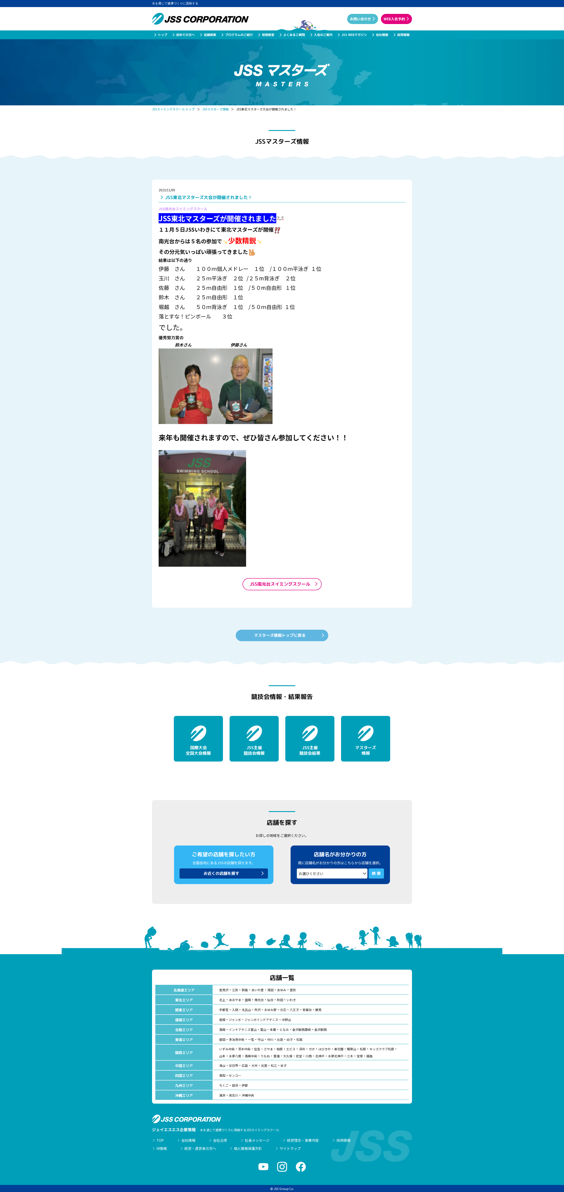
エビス (290, 1049)
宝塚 (360, 1056)
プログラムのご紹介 (239, 35)
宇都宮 (223, 1010)
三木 (350, 1056)
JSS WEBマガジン (354, 35)
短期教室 (268, 35)
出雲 (264, 1065)
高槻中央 (251, 1056)
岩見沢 (223, 990)
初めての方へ (185, 35)
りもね (265, 1056)
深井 (302, 1049)
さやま (268, 1049)
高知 (222, 1075)
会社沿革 (220, 1140)
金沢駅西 (320, 1029)
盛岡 (248, 1000)
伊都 (245, 1085)
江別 (235, 990)
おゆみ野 (270, 1010)
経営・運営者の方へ (200, 1148)
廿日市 (233, 1065)
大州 (254, 1065)
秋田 (280, 1000)
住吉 (257, 1049)
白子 (290, 1039)
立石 (283, 1010)
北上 (222, 1000)
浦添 (222, 1095)
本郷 (273, 1029)
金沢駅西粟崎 (301, 1029)
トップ (162, 35)
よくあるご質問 (294, 35)
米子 (283, 1065)
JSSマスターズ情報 (215, 109)
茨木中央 (244, 1049)
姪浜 (235, 1085)
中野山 (286, 1019)
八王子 (294, 1010)
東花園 (338, 1049)
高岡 (222, 1029)
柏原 (279, 1049)
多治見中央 (236, 1039)
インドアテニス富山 (243, 1029)
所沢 (257, 1010)
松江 (274, 1065)
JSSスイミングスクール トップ (173, 109)
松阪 (299, 1039)
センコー (235, 1075)
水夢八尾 (235, 1056)
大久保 (287, 1056)
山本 (222, 1056)
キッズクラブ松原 (381, 1049)
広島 (245, 1065)
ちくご (223, 1085)
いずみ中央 (227, 1049)
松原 (363, 1049)
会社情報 (382, 35)
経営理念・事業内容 (303, 1140)
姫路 (369, 1056)
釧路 (245, 990)
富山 (263, 1029)
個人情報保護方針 (248, 1148)
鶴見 (318, 1010)
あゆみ (281, 990)
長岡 (222, 1019)
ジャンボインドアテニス (261, 1019)
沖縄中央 (248, 1095)
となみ (284, 1029)
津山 (222, 1065)
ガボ (312, 1049)
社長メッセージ (257, 1140)
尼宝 (299, 1056)
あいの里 (257, 990)
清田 (270, 990)
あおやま (235, 1000)
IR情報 (161, 1148)
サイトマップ (290, 1148)
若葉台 (307, 1010)
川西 (309, 1056)
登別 (293, 990)
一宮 (251, 1039)
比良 (280, 1039)
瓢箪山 (351, 1049)
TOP (160, 1140)
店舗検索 (210, 35)
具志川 (233, 1095)
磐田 (222, 1039)
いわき (291, 1000)
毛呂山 (246, 1010)
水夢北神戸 (335, 1056)
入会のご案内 (323, 35)
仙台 (270, 1000)
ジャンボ (235, 1019)
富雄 (276, 1056)
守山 (261, 1039)
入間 (235, 1010)
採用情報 (403, 35)
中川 (270, 1039)
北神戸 (320, 1056)
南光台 (259, 1000)
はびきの (324, 1049)
